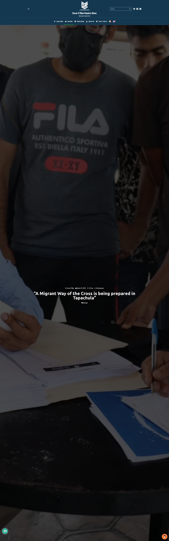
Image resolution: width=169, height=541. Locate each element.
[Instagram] (140, 9)
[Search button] (130, 9)
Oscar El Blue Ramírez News (84, 13)
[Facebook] (134, 9)
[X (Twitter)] (137, 9)
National (85, 303)
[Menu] (28, 9)
